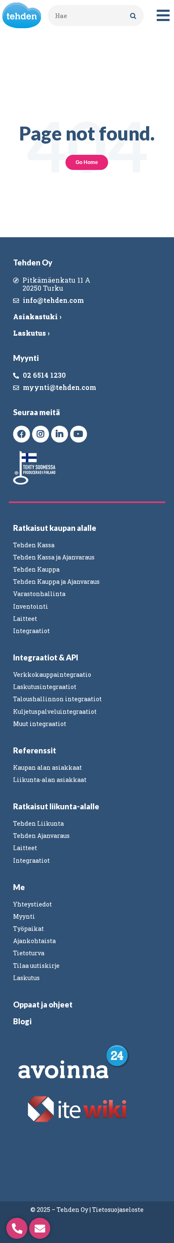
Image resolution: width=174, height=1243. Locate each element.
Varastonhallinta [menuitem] (39, 594)
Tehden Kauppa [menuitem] (36, 569)
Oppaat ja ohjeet (43, 1004)
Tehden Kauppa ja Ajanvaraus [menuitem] (56, 582)
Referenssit (34, 750)
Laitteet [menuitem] (25, 619)
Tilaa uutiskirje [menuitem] (36, 966)
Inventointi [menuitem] (30, 606)
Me (19, 887)
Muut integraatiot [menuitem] (39, 724)
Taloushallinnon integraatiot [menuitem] (57, 699)
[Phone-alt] (16, 1228)
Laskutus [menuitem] (26, 978)
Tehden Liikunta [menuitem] (38, 823)
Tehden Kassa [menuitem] (33, 545)
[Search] (133, 15)
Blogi (22, 1021)
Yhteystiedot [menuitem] (32, 904)
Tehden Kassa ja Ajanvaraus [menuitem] (54, 557)
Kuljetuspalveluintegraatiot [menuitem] (55, 712)
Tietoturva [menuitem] (28, 953)
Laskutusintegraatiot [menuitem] (44, 687)
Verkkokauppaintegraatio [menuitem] (52, 674)
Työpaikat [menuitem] (28, 929)
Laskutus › (31, 333)
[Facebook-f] (21, 434)
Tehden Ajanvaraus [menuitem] (41, 836)
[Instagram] (40, 434)
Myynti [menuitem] (24, 916)
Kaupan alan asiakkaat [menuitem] (47, 767)
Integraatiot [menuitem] (31, 631)
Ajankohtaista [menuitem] (34, 941)
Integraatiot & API (45, 657)
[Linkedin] (59, 434)
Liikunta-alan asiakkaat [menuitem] (50, 780)
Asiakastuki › (37, 316)
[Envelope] (39, 1228)
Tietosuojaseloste (118, 1210)
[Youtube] (78, 434)
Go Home (87, 162)
